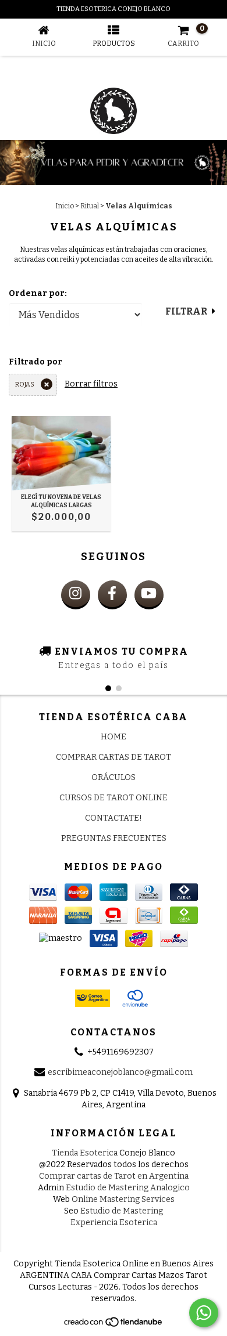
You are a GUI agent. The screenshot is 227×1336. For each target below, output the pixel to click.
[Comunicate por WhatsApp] (203, 1312)
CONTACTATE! (113, 818)
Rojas (24, 384)
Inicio (64, 206)
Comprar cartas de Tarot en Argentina (114, 1176)
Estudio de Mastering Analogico (128, 1188)
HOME (113, 737)
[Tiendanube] (114, 1325)
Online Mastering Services (123, 1199)
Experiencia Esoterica (113, 1222)
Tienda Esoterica (85, 1153)
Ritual (89, 206)
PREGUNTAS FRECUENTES (113, 838)
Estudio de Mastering (121, 1211)
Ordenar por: (38, 293)
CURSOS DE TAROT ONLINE (113, 798)
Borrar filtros (91, 384)
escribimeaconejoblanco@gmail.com (120, 1073)
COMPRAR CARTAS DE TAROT (113, 757)
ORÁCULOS (113, 777)
